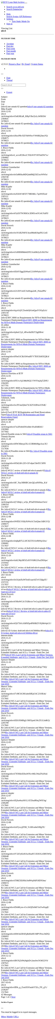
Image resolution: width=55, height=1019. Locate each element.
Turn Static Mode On (21, 21)
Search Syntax (12, 16)
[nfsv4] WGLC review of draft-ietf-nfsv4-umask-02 (26, 471)
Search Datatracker (14, 9)
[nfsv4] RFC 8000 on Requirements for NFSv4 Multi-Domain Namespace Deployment (26, 321)
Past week (10, 48)
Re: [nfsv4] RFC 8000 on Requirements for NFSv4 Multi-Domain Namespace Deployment (26, 344)
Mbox (3, 1016)
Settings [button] (9, 19)
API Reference (25, 16)
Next (13, 997)
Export (9, 92)
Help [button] (8, 14)
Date (8, 78)
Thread (9, 80)
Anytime (10, 44)
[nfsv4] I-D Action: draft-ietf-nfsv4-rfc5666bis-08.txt (27, 631)
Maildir (10, 1016)
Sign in (9, 24)
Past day (9, 46)
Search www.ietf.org (15, 7)
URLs (16, 1016)
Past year (10, 53)
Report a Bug (14, 64)
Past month (11, 51)
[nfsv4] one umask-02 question (40, 106)
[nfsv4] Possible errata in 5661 (39, 434)
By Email (26, 64)
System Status (37, 64)
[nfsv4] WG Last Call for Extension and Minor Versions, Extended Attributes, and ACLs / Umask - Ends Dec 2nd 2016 (27, 656)
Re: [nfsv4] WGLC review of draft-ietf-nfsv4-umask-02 (26, 491)
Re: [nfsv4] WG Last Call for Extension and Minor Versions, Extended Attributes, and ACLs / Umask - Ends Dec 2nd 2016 (27, 681)
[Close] (2, 1008)
